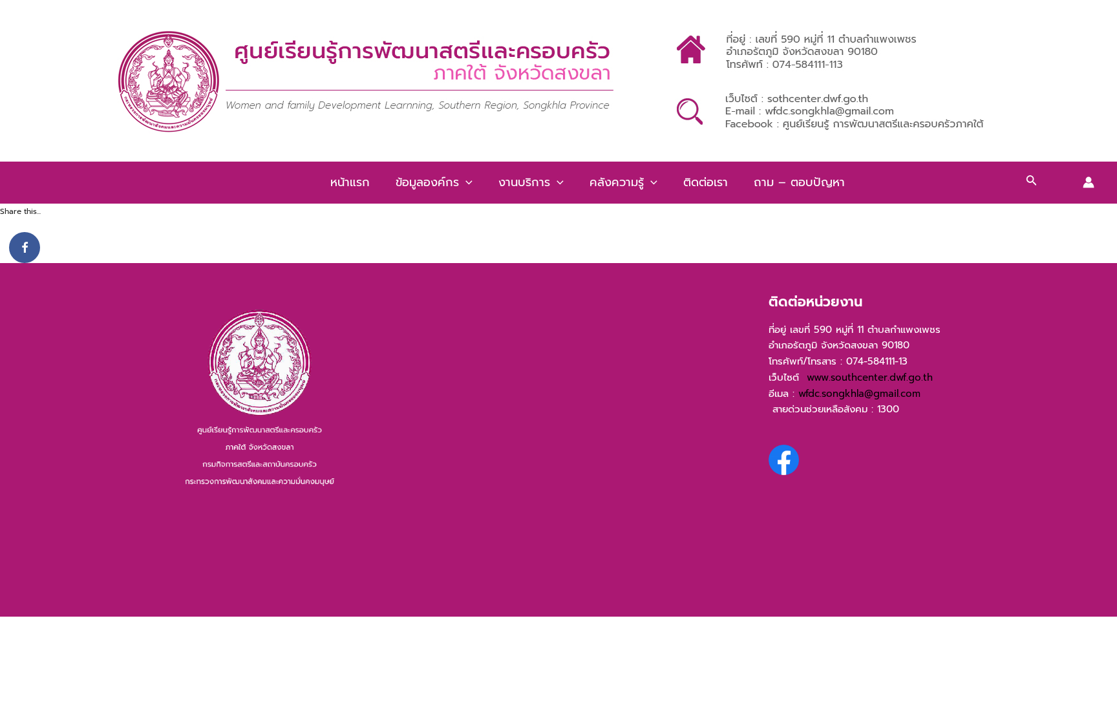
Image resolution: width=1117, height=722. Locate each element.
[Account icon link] (1088, 182)
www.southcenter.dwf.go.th (874, 377)
